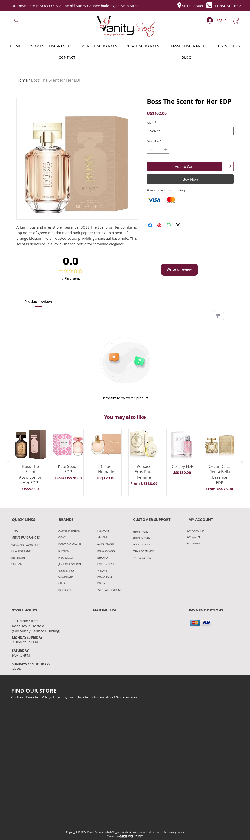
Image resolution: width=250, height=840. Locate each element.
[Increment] (166, 149)
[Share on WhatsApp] (169, 225)
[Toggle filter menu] (218, 315)
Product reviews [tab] (39, 301)
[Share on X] (178, 225)
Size (151, 123)
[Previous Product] (8, 463)
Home (22, 80)
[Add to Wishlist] (229, 167)
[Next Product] (242, 463)
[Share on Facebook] (150, 225)
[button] (236, 20)
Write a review (179, 269)
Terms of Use (159, 832)
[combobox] (190, 131)
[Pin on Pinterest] (159, 225)
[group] (125, 462)
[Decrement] (151, 149)
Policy (180, 832)
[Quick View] (30, 444)
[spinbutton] (158, 149)
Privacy (172, 832)
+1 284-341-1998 (227, 5)
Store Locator (193, 5)
